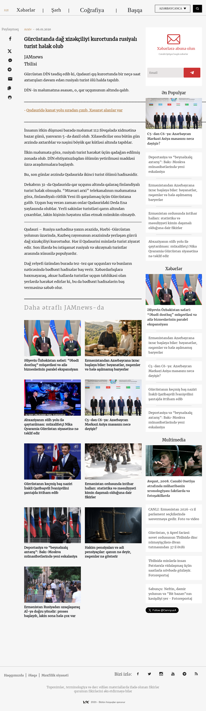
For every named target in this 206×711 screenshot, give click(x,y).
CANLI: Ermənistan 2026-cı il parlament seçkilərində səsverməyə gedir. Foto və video (173, 514)
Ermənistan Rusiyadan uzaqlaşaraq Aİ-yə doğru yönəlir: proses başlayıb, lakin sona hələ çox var (52, 611)
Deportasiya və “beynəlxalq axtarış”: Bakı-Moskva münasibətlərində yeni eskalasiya (50, 551)
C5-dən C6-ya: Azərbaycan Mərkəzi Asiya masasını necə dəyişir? (108, 424)
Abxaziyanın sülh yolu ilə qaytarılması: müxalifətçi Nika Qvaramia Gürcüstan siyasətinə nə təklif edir (51, 426)
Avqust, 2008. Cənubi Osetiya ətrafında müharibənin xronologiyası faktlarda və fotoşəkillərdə (171, 488)
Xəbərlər (25, 10)
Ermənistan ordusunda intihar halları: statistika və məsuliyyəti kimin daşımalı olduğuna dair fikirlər (110, 490)
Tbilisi (30, 63)
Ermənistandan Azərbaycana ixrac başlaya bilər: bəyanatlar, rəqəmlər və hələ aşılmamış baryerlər (112, 364)
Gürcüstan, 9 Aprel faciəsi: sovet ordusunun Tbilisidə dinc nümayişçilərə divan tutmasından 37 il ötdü (173, 540)
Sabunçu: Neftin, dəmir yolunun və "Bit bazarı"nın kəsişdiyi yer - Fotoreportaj (170, 594)
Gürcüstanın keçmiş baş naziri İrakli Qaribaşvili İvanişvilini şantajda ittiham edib (48, 488)
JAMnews (33, 56)
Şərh (56, 10)
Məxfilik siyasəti (55, 675)
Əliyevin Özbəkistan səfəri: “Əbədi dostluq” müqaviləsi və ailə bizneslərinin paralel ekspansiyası (51, 364)
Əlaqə (32, 675)
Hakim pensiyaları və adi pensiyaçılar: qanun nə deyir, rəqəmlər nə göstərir (108, 551)
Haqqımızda (14, 675)
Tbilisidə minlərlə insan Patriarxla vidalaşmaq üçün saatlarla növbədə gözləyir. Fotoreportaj (170, 568)
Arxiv (29, 29)
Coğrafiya (92, 10)
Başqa (135, 10)
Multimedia (173, 439)
